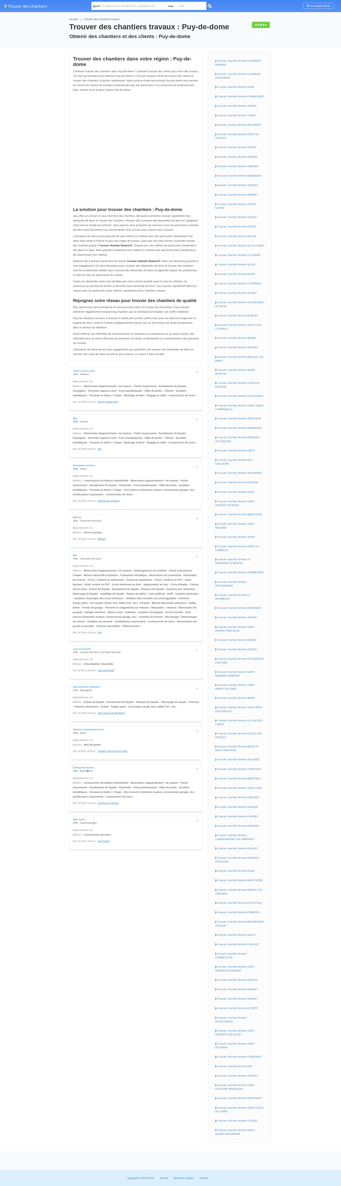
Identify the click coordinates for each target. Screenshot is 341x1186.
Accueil (73, 19)
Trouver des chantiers (27, 6)
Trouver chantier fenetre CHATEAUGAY (240, 396)
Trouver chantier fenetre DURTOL (237, 649)
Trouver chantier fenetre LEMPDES (237, 166)
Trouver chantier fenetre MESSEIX (237, 979)
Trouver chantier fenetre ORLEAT (237, 640)
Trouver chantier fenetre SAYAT (236, 492)
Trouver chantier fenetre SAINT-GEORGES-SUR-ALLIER (235, 1032)
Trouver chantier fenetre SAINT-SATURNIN (235, 1045)
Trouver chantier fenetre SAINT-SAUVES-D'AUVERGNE (235, 1131)
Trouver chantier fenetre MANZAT (237, 998)
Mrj (100, 449)
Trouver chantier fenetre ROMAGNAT (239, 175)
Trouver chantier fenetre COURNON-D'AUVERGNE (238, 75)
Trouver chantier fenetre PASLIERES (238, 825)
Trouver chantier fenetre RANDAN (237, 807)
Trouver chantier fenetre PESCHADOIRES (231, 583)
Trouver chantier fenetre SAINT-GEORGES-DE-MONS (235, 503)
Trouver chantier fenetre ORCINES (237, 347)
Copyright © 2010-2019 (140, 1178)
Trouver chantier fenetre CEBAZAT (237, 185)
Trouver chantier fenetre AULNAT (237, 293)
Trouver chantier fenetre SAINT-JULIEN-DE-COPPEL (239, 1109)
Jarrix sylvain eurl (108, 401)
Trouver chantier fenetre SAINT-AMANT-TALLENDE (235, 686)
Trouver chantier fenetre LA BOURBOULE (232, 596)
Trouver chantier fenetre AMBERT (237, 194)
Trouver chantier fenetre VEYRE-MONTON (235, 371)
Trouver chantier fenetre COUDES (237, 1120)
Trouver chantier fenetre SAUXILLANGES (231, 1019)
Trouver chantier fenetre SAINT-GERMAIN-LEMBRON (235, 673)
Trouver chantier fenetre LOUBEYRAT (239, 1056)
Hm (100, 632)
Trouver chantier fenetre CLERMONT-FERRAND (238, 62)
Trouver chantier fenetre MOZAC (236, 338)
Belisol (101, 539)
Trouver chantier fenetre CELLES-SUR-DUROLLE (238, 735)
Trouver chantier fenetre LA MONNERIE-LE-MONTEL (232, 561)
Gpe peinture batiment (111, 713)
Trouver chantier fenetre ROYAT (236, 274)
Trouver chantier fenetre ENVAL (236, 870)
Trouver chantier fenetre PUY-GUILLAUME (234, 461)
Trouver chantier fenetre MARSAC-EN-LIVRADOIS (239, 891)
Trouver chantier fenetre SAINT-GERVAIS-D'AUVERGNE (235, 968)
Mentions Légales (184, 1178)
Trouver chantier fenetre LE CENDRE (239, 255)
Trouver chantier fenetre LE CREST (237, 1008)
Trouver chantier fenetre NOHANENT (239, 608)
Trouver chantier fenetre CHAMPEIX (238, 912)
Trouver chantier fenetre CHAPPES (237, 816)
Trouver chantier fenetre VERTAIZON (239, 418)
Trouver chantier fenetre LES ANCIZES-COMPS (239, 722)
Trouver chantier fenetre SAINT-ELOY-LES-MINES (238, 326)
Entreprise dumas (108, 803)
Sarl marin (104, 841)
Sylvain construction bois (112, 751)
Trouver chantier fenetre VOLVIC (236, 264)
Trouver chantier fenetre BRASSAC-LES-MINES (239, 358)
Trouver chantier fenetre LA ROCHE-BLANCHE (237, 384)
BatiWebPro (307, 1167)
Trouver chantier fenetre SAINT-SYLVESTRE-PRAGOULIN (235, 1086)
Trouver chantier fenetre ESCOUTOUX (239, 902)
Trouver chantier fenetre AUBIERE (237, 156)
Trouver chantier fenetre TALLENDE (238, 759)
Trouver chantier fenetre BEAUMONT (239, 124)
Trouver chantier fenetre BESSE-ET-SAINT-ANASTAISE (237, 748)
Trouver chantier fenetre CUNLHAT (238, 944)
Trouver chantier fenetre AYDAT (236, 537)
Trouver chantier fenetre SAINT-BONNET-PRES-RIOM (235, 628)
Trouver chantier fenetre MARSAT (237, 989)
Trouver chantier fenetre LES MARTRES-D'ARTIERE (239, 660)
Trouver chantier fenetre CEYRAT (236, 226)
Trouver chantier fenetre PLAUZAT (237, 848)
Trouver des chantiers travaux (102, 19)
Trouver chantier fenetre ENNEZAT (238, 482)
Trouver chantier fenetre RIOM (235, 87)
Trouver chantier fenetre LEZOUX (237, 217)
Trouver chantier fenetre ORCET (236, 450)
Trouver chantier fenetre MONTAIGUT (239, 1098)
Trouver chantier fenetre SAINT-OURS (239, 788)
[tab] (135, 372)
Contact (204, 1178)
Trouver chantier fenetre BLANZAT (237, 315)
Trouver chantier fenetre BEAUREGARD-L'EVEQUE (239, 923)
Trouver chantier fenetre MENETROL (239, 778)
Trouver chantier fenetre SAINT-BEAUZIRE (235, 525)
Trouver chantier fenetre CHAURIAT (238, 797)
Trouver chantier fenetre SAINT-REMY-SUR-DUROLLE (239, 709)
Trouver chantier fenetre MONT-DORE (240, 880)
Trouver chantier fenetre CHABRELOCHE (231, 955)
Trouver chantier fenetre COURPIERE (239, 283)
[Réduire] (320, 1127)
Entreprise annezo (109, 500)
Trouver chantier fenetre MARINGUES (239, 428)
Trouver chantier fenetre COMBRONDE (240, 572)
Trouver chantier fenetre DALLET (236, 934)
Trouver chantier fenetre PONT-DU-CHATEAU (237, 136)
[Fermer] (326, 1127)
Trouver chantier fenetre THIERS (236, 115)
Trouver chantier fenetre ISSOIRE (237, 105)
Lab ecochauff (106, 670)
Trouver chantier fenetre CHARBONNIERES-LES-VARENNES (234, 837)
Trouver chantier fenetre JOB (234, 1066)
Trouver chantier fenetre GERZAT (237, 147)
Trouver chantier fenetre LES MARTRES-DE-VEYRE (239, 304)
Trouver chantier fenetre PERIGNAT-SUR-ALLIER (237, 859)
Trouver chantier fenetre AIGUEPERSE (239, 473)
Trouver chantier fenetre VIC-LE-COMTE (240, 245)
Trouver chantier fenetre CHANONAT (239, 769)
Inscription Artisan (319, 5)
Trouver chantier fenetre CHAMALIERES (240, 96)
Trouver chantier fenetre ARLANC (237, 617)
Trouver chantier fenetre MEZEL (236, 698)
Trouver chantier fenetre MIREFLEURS (239, 514)
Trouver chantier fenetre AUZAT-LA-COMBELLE (237, 548)
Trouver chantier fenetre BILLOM (236, 236)
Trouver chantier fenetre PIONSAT (237, 1075)
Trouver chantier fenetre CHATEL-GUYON (236, 206)
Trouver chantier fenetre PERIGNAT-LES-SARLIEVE (237, 439)
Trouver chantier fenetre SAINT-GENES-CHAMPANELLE (239, 407)
